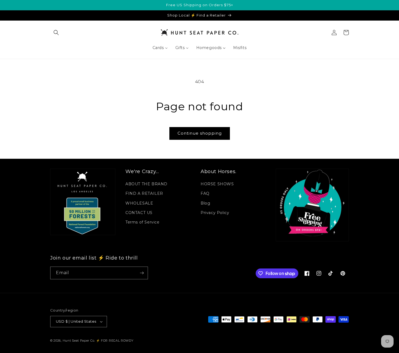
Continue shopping (200, 133)
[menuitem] (160, 47)
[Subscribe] (142, 273)
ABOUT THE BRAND (146, 184)
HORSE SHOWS (217, 184)
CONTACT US (139, 212)
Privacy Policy (215, 212)
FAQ (205, 193)
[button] (56, 32)
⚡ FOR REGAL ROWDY (115, 340)
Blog (205, 203)
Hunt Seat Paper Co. (79, 340)
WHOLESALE (139, 203)
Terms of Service (142, 222)
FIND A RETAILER (144, 193)
